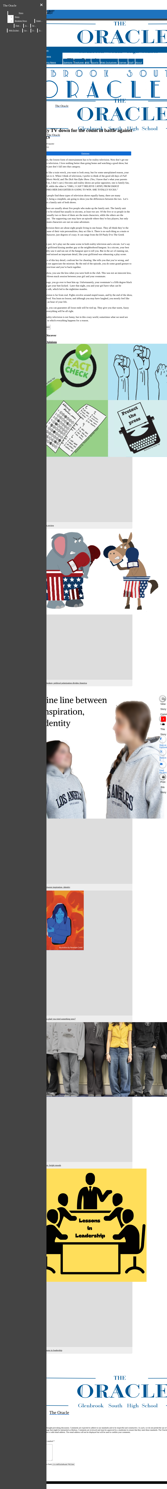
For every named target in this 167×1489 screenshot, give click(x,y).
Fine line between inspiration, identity (53, 887)
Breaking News (48, 62)
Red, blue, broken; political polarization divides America (61, 683)
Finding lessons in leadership (49, 1350)
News (48, 56)
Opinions (67, 62)
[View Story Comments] (162, 698)
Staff (131, 62)
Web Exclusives (108, 62)
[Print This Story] (162, 777)
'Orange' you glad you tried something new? (56, 1019)
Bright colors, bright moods (48, 1165)
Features (79, 62)
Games (122, 62)
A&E (87, 62)
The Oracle (9, 5)
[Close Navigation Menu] (41, 5)
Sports (95, 62)
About (138, 62)
